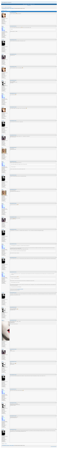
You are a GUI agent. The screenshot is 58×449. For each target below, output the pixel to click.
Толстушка (3, 120)
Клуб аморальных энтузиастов (5, 8)
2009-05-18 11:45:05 (14, 161)
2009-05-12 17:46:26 (14, 66)
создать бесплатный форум (53, 446)
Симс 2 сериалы (12, 8)
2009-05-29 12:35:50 (14, 229)
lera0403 (3, 12)
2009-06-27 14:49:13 (14, 374)
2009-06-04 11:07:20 (14, 292)
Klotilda (2, 54)
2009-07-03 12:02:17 (14, 429)
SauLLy (2, 93)
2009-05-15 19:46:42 (14, 80)
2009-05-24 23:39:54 (14, 203)
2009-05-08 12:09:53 (14, 12)
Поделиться (11, 12)
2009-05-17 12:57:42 (14, 93)
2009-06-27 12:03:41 (14, 361)
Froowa (2, 80)
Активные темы (28, 5)
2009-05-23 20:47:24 (14, 189)
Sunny (2, 147)
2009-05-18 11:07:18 (14, 147)
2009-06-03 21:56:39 (14, 257)
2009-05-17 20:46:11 (14, 120)
